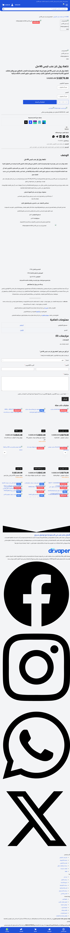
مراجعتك (66, 374)
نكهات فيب (49, 144)
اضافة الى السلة (40, 102)
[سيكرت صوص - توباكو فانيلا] (58, 456)
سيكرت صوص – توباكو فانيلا (61, 475)
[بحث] (3, 9)
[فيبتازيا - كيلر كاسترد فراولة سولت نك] (35, 456)
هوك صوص (19, 468)
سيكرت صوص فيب (63, 431)
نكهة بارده (62, 147)
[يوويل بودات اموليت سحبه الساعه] (11, 418)
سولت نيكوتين (45, 315)
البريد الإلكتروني (29, 365)
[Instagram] (36, 705)
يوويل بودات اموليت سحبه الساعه (13, 437)
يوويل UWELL (18, 431)
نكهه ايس (56, 147)
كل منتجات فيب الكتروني (58, 16)
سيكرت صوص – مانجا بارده (61, 437)
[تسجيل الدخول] (12, 5)
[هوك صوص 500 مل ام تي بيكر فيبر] (11, 456)
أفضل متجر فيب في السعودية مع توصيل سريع (52, 535)
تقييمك (67, 360)
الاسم (67, 365)
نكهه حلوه (45, 147)
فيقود (43, 431)
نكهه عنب (39, 147)
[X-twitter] (36, 852)
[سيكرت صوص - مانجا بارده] (58, 418)
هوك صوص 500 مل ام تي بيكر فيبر (13, 475)
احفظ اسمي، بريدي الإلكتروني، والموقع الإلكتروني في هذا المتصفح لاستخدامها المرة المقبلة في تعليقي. (42, 394)
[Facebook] (67, 136)
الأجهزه (38, 311)
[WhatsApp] (53, 136)
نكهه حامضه (51, 147)
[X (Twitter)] (64, 136)
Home (67, 16)
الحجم (67, 92)
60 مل (22, 330)
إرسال (65, 399)
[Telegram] (57, 136)
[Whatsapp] (36, 783)
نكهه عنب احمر (33, 147)
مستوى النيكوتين (64, 83)
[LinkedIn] (60, 136)
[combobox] (36, 9)
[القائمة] (67, 5)
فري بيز (46, 308)
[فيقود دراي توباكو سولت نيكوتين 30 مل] (35, 418)
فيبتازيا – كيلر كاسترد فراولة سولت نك (35, 475)
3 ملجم (22, 325)
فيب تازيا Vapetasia (39, 468)
